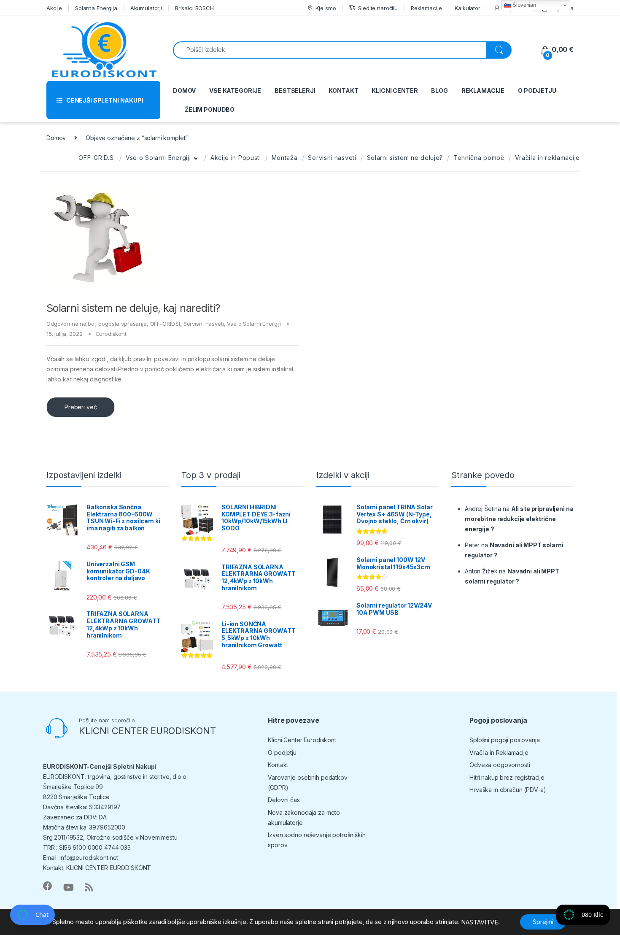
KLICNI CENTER (395, 90)
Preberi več (81, 407)
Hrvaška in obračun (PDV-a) (507, 789)
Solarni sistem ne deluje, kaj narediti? (133, 308)
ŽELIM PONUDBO (210, 109)
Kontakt (278, 764)
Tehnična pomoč (478, 157)
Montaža (285, 157)
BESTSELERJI (295, 90)
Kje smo (325, 8)
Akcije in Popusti (235, 157)
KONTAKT (343, 90)
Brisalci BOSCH (194, 8)
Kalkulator (467, 8)
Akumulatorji (146, 8)
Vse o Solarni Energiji (158, 157)
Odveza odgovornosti (499, 764)
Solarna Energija (96, 8)
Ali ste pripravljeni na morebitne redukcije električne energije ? (519, 518)
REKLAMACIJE (482, 90)
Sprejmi (543, 921)
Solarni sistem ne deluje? (405, 157)
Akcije (54, 8)
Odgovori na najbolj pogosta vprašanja (96, 323)
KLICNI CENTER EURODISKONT (147, 730)
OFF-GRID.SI (96, 157)
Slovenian (523, 5)
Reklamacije (426, 8)
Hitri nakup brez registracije (507, 777)
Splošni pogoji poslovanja (504, 739)
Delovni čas (283, 799)
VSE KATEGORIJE (235, 90)
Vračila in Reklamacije (498, 752)
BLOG (439, 90)
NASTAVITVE (479, 922)
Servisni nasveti (332, 157)
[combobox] (330, 50)
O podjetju (282, 752)
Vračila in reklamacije (547, 157)
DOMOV (184, 90)
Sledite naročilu (378, 8)
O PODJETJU (537, 90)
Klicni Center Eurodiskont (302, 739)
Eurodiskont (111, 333)
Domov (56, 137)
